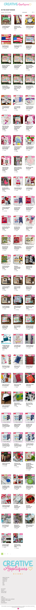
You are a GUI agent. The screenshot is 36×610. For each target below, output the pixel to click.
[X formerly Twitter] (17, 574)
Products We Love (6, 577)
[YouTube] (20, 574)
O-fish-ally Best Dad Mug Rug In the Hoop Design (30, 247)
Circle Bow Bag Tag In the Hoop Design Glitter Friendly (29, 107)
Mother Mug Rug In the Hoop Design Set (17, 307)
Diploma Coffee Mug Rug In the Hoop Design (29, 287)
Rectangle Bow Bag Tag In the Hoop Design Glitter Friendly (17, 128)
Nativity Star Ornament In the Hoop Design (17, 526)
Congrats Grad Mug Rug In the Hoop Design (6, 287)
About (4, 584)
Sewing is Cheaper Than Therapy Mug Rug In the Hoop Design (17, 88)
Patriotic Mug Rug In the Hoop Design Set (6, 208)
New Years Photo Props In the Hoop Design (29, 404)
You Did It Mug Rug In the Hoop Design (5, 307)
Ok (18, 608)
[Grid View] (32, 12)
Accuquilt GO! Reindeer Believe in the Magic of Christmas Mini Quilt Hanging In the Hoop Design (30, 466)
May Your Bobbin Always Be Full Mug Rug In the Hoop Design (29, 67)
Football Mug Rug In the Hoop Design (6, 27)
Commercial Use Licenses (6, 600)
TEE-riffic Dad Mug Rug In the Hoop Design (5, 267)
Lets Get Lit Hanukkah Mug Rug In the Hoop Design (17, 444)
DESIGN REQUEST (4, 602)
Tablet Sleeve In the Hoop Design (30, 385)
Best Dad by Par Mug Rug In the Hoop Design (5, 247)
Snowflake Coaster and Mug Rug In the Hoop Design (6, 487)
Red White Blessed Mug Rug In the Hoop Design (29, 208)
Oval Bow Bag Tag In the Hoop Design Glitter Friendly (6, 147)
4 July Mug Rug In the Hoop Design (29, 188)
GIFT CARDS (3, 601)
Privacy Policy (3, 591)
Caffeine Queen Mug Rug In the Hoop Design (5, 326)
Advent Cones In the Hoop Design (6, 464)
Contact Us (5, 581)
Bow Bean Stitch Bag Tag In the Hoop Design (6, 189)
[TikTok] (22, 574)
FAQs (3, 583)
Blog (3, 582)
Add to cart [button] (6, 31)
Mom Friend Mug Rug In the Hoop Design (17, 326)
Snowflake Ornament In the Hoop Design (17, 506)
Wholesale (3, 597)
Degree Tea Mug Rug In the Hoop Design (17, 287)
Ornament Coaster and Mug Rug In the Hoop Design (29, 487)
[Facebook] (14, 574)
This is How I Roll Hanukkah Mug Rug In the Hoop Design (6, 444)
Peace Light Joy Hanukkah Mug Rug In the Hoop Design (6, 425)
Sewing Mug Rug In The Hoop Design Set (5, 107)
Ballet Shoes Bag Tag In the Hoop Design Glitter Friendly (5, 128)
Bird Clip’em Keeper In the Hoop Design (6, 367)
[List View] (34, 12)
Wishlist (2, 590)
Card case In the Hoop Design (17, 367)
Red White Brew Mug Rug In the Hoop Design (17, 228)
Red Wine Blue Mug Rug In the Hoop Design (6, 228)
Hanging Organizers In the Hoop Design (30, 346)
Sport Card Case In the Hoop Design (5, 385)
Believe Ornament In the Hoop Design (30, 526)
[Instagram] (15, 574)
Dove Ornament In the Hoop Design (5, 526)
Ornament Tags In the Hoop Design (5, 545)
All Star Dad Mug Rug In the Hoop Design (29, 228)
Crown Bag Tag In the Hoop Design (17, 346)
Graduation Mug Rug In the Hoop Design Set (29, 267)
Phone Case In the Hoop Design (17, 385)
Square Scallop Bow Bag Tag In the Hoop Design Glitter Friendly (18, 169)
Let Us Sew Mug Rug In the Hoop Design (17, 107)
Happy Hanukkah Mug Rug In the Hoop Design (17, 425)
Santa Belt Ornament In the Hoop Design (29, 506)
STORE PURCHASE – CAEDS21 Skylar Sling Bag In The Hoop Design (5, 347)
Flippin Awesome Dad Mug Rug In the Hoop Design (17, 247)
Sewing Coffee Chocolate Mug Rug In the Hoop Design (6, 87)
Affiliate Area (3, 592)
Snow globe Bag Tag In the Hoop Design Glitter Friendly (30, 147)
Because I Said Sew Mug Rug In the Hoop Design (6, 66)
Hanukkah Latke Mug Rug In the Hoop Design (29, 425)
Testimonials (5, 578)
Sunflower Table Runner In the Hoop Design (17, 27)
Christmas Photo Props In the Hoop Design (17, 545)
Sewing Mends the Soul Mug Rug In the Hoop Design (30, 87)
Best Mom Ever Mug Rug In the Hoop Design (30, 307)
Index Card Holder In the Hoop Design (6, 406)
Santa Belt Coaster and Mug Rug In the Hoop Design (17, 487)
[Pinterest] (19, 574)
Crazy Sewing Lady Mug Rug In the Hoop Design (17, 66)
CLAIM (2, 596)
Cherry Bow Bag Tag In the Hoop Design (18, 188)
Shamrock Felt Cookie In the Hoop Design (17, 404)
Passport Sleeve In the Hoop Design (29, 367)
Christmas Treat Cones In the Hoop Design (17, 464)
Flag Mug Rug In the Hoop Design (18, 46)
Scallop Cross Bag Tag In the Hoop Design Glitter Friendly (29, 128)
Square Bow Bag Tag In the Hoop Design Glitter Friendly (5, 169)
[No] (34, 607)
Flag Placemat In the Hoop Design (5, 46)
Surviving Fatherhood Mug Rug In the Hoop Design (17, 268)
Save (3, 15)
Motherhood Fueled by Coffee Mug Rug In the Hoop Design (29, 326)
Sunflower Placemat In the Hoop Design (30, 27)
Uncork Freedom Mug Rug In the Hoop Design (17, 208)
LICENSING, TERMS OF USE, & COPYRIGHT (8, 599)
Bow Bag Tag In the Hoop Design (29, 168)
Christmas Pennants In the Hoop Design (6, 506)
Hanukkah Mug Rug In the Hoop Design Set (29, 444)
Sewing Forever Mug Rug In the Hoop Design (29, 46)
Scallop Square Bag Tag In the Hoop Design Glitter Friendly (17, 148)
